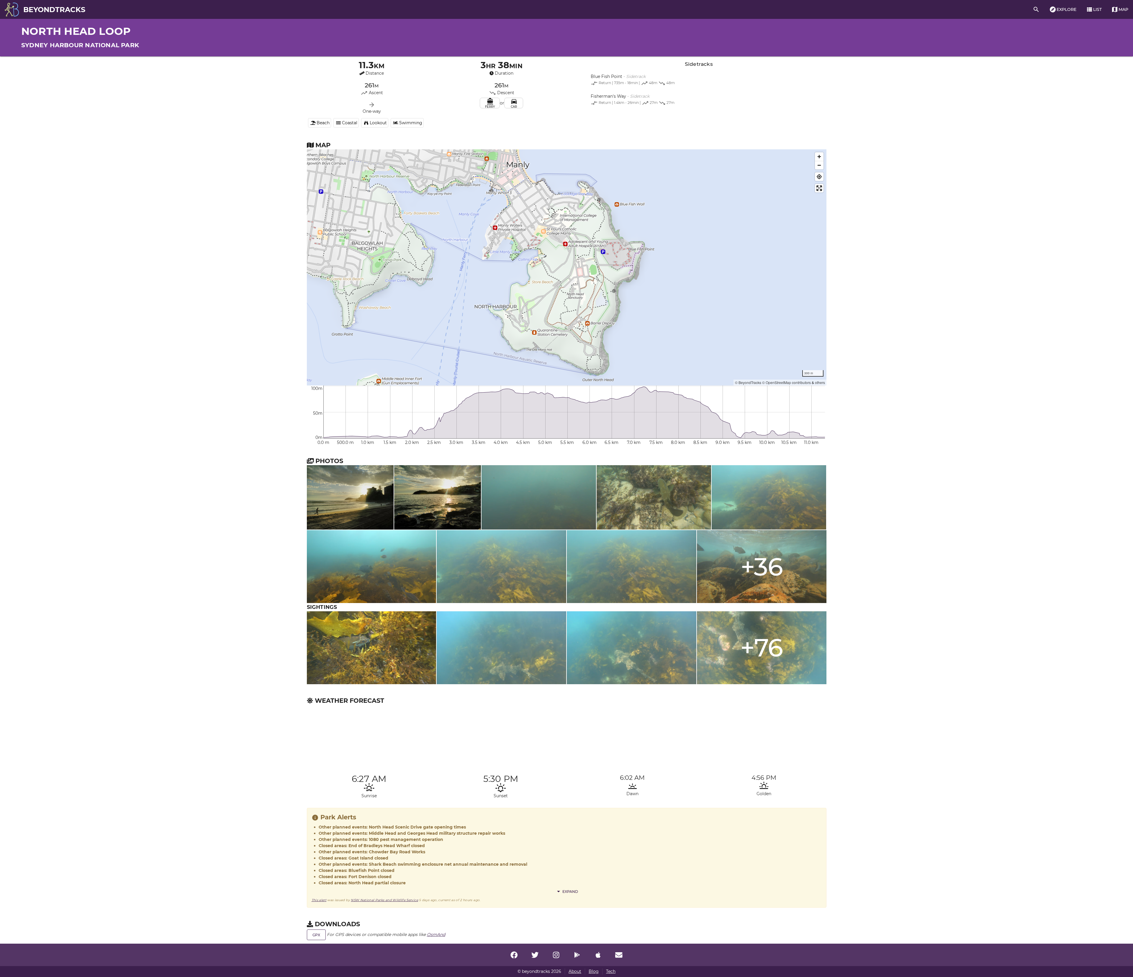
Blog (594, 971)
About (575, 971)
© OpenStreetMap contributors (786, 382)
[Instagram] (555, 954)
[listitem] (698, 80)
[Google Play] (577, 954)
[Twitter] (534, 954)
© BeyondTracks (748, 382)
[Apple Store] (598, 954)
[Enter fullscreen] (819, 188)
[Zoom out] (819, 165)
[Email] (619, 954)
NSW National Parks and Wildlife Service (384, 900)
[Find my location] (819, 176)
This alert (319, 900)
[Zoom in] (819, 156)
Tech (610, 971)
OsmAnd (436, 934)
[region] (566, 267)
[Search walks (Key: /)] (1036, 9)
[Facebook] (513, 954)
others (820, 382)
